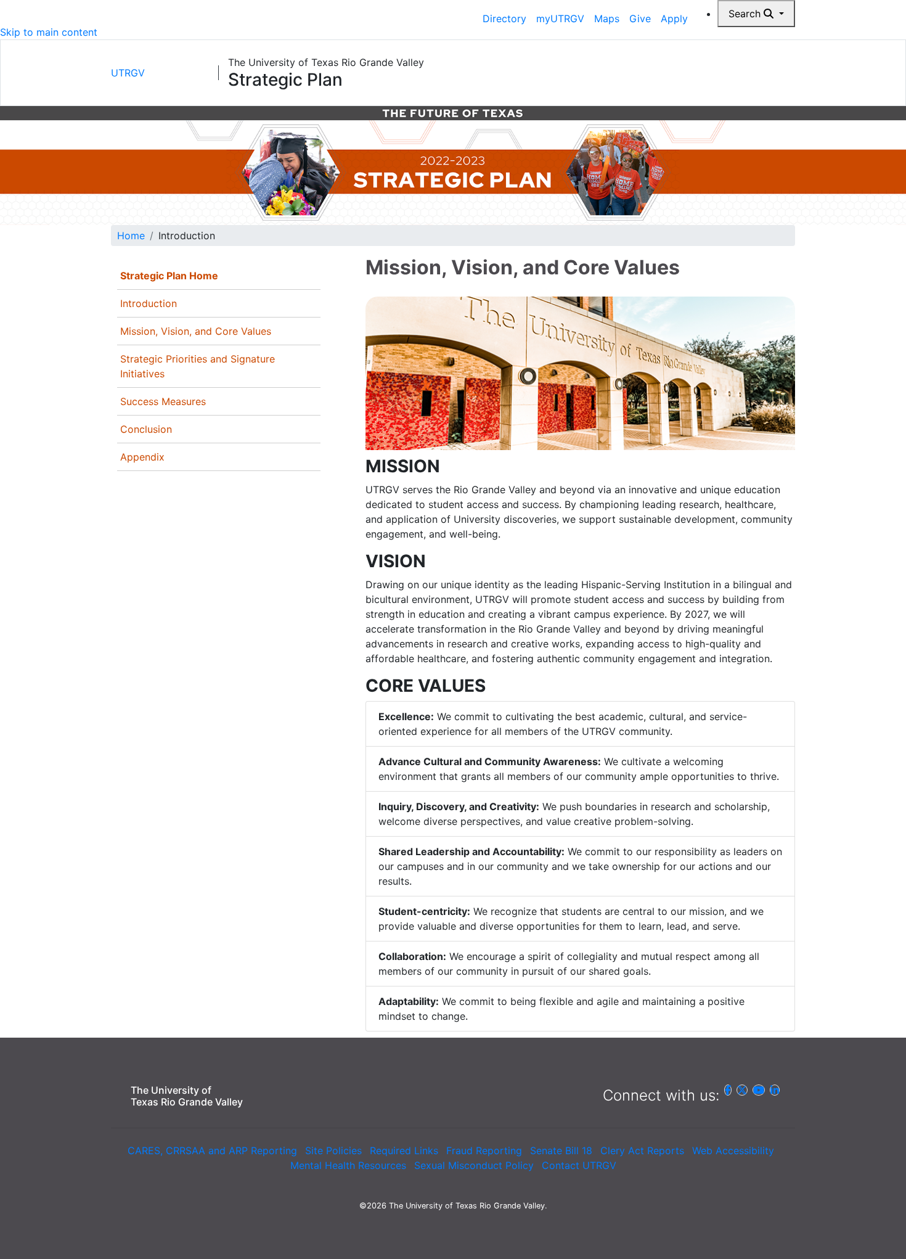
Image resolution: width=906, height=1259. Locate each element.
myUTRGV (560, 18)
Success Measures (163, 401)
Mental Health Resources (348, 1165)
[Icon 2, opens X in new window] (742, 1090)
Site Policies (333, 1150)
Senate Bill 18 (561, 1150)
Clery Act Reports (642, 1150)
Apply (674, 18)
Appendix (142, 457)
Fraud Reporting (484, 1150)
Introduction (148, 303)
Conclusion (146, 429)
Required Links (404, 1150)
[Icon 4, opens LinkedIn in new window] (775, 1090)
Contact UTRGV (579, 1165)
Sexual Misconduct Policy (474, 1165)
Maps (606, 18)
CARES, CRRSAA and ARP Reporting (212, 1150)
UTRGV (128, 73)
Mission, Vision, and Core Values (195, 331)
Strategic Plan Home (169, 275)
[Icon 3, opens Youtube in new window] (759, 1090)
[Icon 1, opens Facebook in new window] (728, 1090)
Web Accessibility (733, 1150)
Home (131, 235)
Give (640, 18)
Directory (504, 18)
